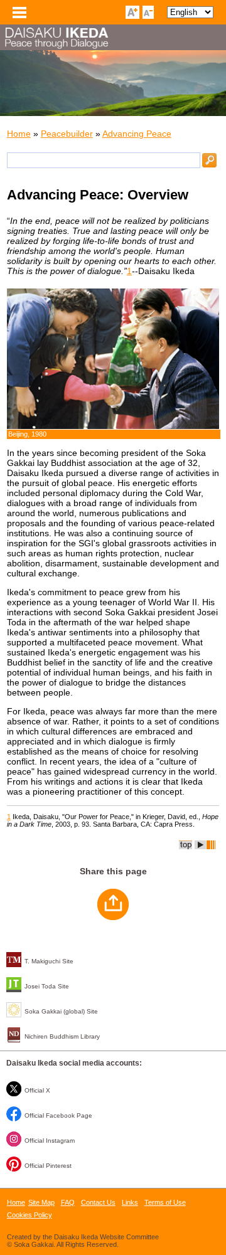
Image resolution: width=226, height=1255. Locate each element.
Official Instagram (49, 1140)
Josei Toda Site (46, 986)
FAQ (68, 1202)
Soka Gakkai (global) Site (61, 1011)
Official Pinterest (48, 1165)
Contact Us (98, 1202)
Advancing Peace (136, 134)
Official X (37, 1090)
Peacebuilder (67, 134)
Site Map (41, 1202)
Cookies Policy (29, 1215)
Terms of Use (165, 1202)
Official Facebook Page (58, 1115)
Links (130, 1202)
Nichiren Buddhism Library (62, 1036)
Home (19, 134)
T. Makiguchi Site (48, 961)
